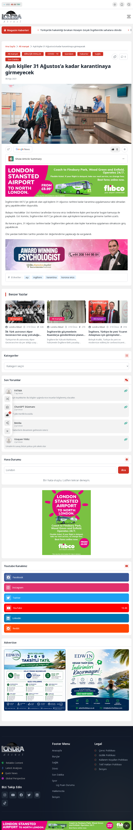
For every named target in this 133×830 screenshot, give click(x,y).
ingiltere (37, 277)
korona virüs (67, 277)
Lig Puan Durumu (65, 785)
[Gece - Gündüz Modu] (114, 6)
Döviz (55, 768)
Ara (123, 470)
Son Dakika (13, 59)
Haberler (84, 53)
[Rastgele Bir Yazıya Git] (7, 399)
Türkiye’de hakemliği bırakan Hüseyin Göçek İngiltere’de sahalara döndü (80, 30)
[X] (29, 795)
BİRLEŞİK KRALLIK (32, 53)
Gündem (69, 53)
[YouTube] (12, 795)
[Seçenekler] (125, 149)
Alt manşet (24, 46)
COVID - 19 (53, 53)
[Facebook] (21, 795)
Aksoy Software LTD (93, 826)
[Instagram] (5, 795)
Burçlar (56, 756)
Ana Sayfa (10, 46)
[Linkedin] (37, 795)
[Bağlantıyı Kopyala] (115, 57)
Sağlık (98, 53)
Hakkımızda (58, 791)
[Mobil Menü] (128, 16)
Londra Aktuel (15, 327)
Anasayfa (57, 750)
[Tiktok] (5, 803)
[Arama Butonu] (128, 4)
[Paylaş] (8, 149)
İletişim (56, 797)
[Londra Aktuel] (12, 16)
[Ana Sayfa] (7, 407)
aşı (27, 277)
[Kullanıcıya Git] (9, 392)
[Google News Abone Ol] (22, 149)
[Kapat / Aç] (7, 431)
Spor (54, 780)
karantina (52, 277)
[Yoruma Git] (125, 391)
